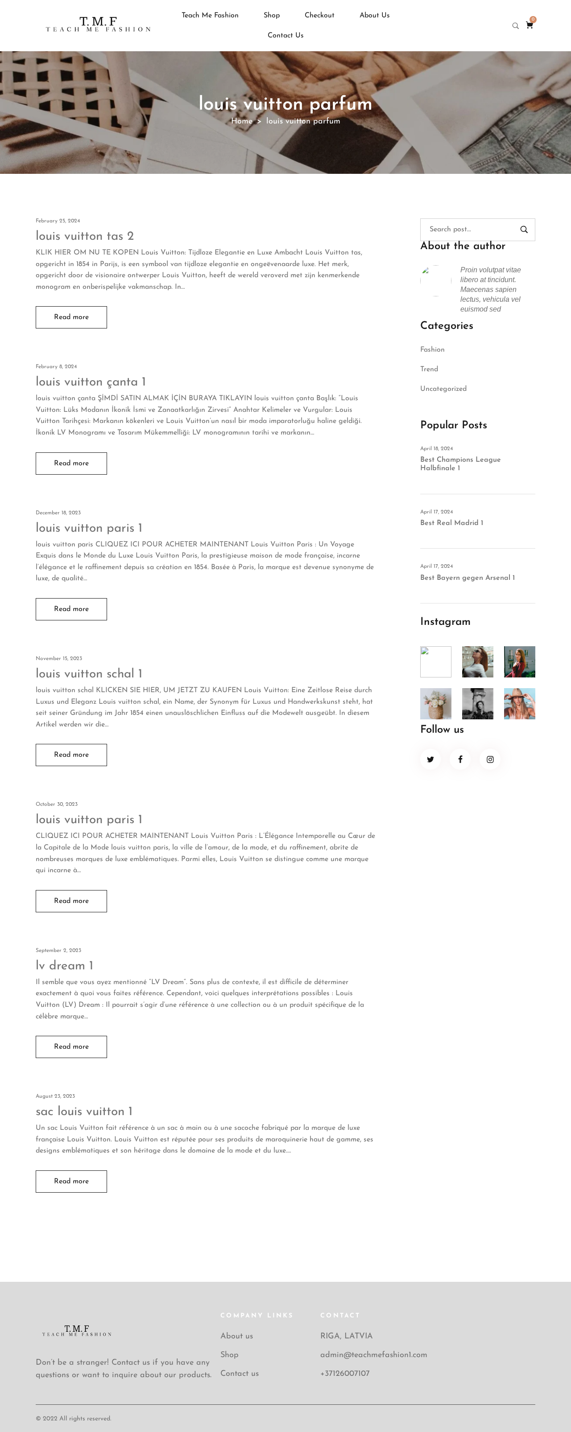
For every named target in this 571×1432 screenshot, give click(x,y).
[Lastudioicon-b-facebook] (460, 759)
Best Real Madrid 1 (451, 523)
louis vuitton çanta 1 (91, 382)
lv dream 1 (64, 966)
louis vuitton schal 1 (89, 674)
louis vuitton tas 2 (85, 236)
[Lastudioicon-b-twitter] (430, 759)
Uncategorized (443, 389)
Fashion (432, 349)
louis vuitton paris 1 (89, 528)
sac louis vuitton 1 (84, 1112)
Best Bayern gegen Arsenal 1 (467, 578)
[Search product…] (515, 25)
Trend (429, 369)
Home (241, 122)
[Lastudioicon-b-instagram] (490, 759)
